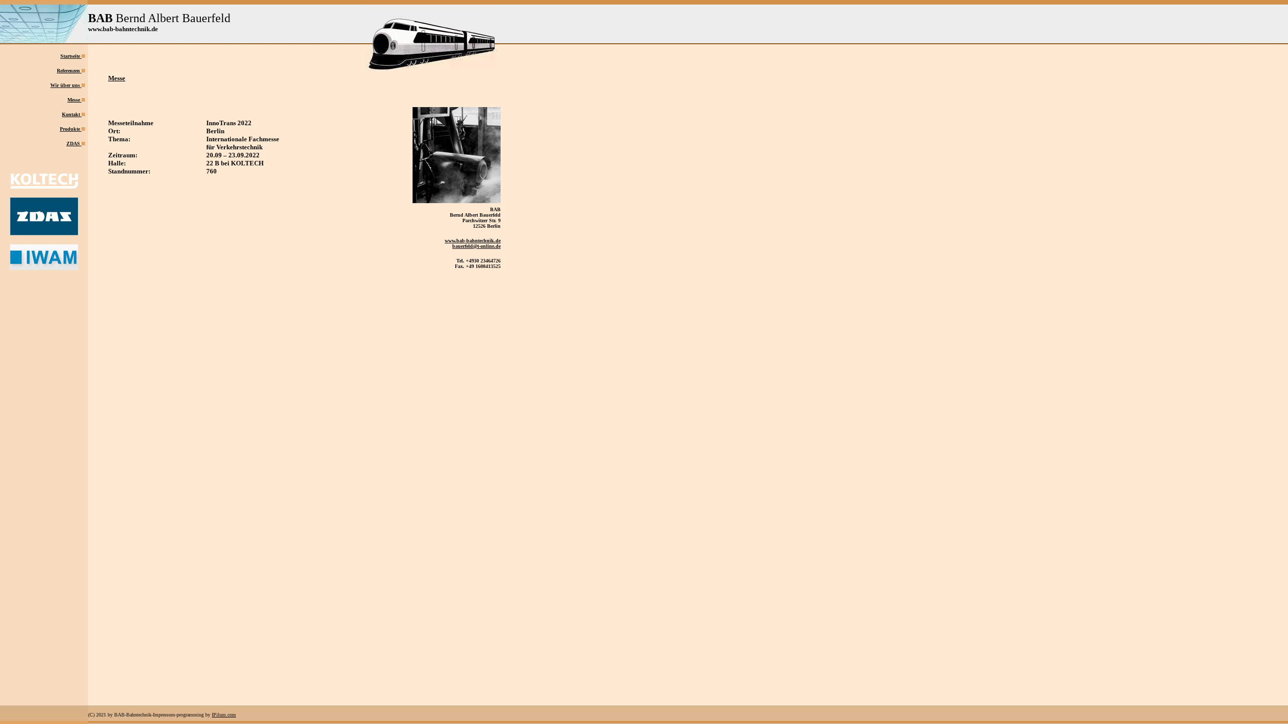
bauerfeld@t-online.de (476, 246)
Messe (74, 100)
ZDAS (73, 143)
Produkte (70, 129)
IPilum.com (224, 714)
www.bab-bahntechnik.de (473, 240)
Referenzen (69, 70)
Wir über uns (66, 85)
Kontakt (71, 114)
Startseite (71, 56)
